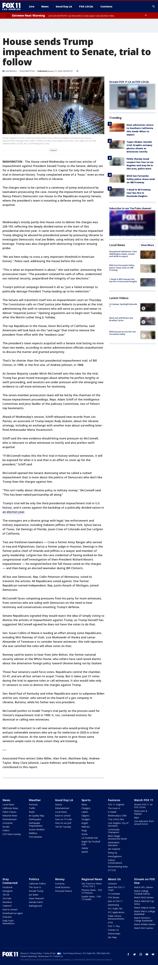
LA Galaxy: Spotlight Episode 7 (123, 305)
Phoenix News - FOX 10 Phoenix (91, 891)
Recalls (5, 826)
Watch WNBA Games (144, 924)
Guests (58, 804)
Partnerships (114, 933)
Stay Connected (9, 881)
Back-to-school (62, 815)
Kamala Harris (36, 902)
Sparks (84, 851)
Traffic (32, 808)
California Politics (37, 883)
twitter (134, 954)
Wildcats (85, 826)
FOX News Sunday (11, 834)
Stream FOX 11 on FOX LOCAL (143, 806)
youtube (146, 954)
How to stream (10, 909)
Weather (35, 800)
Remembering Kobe (118, 866)
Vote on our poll (63, 823)
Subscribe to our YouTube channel (130, 208)
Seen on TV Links (63, 819)
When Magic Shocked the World (117, 837)
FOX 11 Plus (114, 926)
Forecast (33, 804)
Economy (59, 883)
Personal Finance (63, 890)
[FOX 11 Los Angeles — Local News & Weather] (12, 6)
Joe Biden (33, 894)
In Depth (112, 811)
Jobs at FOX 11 (115, 901)
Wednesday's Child (117, 815)
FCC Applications (116, 912)
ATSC (110, 922)
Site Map (112, 937)
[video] (148, 307)
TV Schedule (114, 893)
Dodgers (85, 819)
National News (9, 815)
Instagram (7, 890)
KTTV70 (112, 870)
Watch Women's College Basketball (143, 919)
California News (10, 808)
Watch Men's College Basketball (144, 913)
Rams (84, 804)
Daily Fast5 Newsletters (8, 922)
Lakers (84, 811)
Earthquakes (35, 819)
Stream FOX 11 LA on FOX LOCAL (129, 82)
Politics (6, 830)
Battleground (35, 905)
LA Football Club (89, 837)
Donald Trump (36, 890)
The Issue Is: (114, 808)
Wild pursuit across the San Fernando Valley (122, 332)
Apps (136, 817)
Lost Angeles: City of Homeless (118, 824)
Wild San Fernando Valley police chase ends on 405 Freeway (141, 179)
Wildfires (33, 833)
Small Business (62, 887)
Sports (86, 800)
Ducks (84, 834)
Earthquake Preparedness (36, 824)
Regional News (91, 879)
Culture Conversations (115, 861)
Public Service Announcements (116, 917)
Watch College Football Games (142, 892)
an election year (13, 512)
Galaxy (84, 848)
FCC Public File (115, 908)
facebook (128, 954)
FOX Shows (113, 897)
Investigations (115, 856)
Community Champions (113, 831)
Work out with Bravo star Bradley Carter (121, 319)
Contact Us (113, 929)
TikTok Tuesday (63, 826)
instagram (140, 954)
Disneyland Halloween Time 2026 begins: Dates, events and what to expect (123, 254)
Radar (32, 811)
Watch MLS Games (143, 928)
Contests (112, 883)
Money (59, 879)
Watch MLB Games (144, 897)
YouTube (6, 898)
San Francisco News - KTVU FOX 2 (91, 885)
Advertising (113, 904)
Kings (84, 830)
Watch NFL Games (143, 887)
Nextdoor (7, 902)
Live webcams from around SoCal (144, 822)
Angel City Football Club (90, 843)
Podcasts (7, 916)
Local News (117, 245)
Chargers (85, 808)
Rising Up (112, 852)
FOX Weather (35, 836)
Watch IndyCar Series (144, 907)
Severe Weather (37, 829)
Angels (84, 823)
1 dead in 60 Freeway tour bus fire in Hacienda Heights (139, 193)
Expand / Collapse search (154, 6)
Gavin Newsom (36, 898)
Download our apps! (12, 913)
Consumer (7, 823)
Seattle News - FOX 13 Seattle (91, 898)
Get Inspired (114, 848)
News (6, 800)
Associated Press (27, 71)
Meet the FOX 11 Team (116, 888)
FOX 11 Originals (116, 804)
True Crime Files (116, 819)
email (153, 954)
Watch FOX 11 (143, 800)
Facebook (7, 887)
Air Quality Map (36, 815)
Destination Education (113, 844)
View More (147, 245)
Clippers (85, 815)
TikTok (5, 894)
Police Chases (9, 811)
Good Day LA (64, 800)
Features (114, 800)
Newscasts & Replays (140, 812)
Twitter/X (7, 905)
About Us (114, 879)
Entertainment (9, 819)
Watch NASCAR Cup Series (144, 902)
